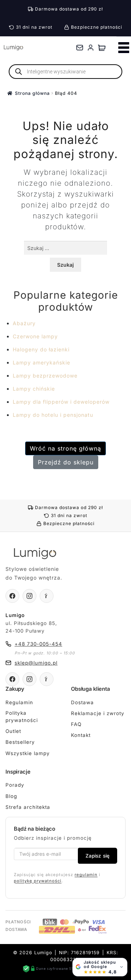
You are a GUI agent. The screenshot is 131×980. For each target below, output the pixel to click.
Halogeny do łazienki (41, 349)
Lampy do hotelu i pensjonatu (53, 415)
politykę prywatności (37, 880)
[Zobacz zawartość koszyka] (102, 47)
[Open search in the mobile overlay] (65, 71)
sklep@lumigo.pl (36, 663)
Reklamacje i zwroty (97, 713)
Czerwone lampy (35, 336)
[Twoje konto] (90, 47)
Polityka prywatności (21, 716)
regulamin (86, 874)
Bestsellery (20, 742)
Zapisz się (98, 856)
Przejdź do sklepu (66, 462)
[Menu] (123, 48)
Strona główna (32, 93)
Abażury (24, 323)
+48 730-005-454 (38, 644)
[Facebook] (12, 596)
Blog (11, 796)
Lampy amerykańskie (41, 362)
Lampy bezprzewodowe (45, 375)
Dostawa (82, 702)
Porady (14, 785)
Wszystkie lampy (27, 753)
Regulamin (19, 702)
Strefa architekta (27, 807)
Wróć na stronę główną (65, 448)
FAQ (76, 724)
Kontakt (81, 735)
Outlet (13, 731)
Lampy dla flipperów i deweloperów (61, 402)
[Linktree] (46, 596)
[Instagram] (29, 596)
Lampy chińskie (34, 389)
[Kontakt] (79, 47)
